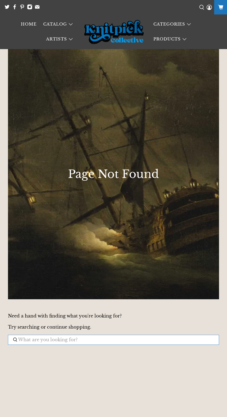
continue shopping (68, 327)
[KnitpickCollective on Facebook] (16, 8)
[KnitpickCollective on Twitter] (8, 8)
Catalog (55, 24)
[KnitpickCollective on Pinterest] (23, 8)
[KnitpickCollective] (113, 32)
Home (29, 24)
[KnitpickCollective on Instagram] (31, 8)
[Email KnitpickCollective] (38, 8)
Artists (56, 39)
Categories (169, 24)
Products (167, 39)
